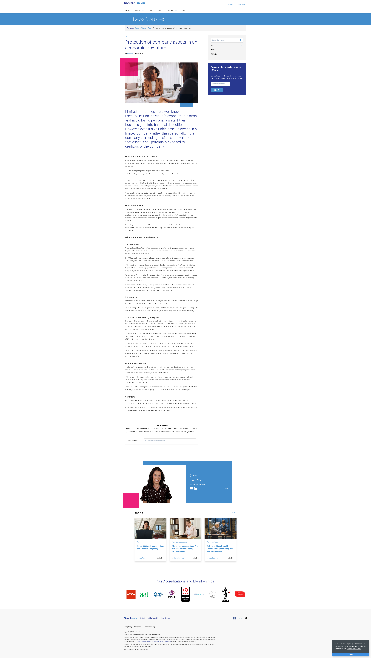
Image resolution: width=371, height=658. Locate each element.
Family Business (212, 542)
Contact (230, 5)
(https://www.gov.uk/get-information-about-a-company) (154, 641)
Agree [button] (351, 654)
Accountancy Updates (179, 542)
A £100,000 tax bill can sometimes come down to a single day (150, 547)
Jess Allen (130, 53)
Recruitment (165, 618)
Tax (149, 28)
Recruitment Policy (149, 627)
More (226, 488)
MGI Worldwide (153, 618)
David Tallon (142, 558)
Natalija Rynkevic (179, 558)
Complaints (137, 627)
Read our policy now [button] (354, 649)
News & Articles (140, 28)
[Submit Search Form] (241, 40)
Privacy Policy (128, 627)
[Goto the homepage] (134, 3)
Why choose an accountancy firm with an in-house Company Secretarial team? (185, 548)
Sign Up (217, 90)
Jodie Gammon (213, 558)
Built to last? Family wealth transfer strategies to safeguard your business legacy (220, 548)
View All (233, 513)
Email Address (132, 440)
